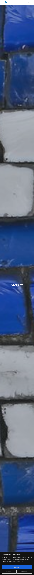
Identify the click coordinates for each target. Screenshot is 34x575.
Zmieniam (8, 572)
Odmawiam (24, 572)
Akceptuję (17, 567)
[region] (17, 563)
